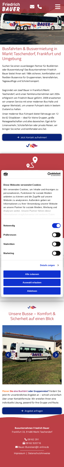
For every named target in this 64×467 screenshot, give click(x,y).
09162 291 (33, 439)
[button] (32, 137)
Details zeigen (47, 265)
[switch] (56, 234)
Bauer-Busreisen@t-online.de (33, 447)
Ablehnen (32, 291)
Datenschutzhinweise (39, 453)
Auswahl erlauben (32, 282)
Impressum (19, 453)
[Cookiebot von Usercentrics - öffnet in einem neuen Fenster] (48, 174)
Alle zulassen (32, 274)
